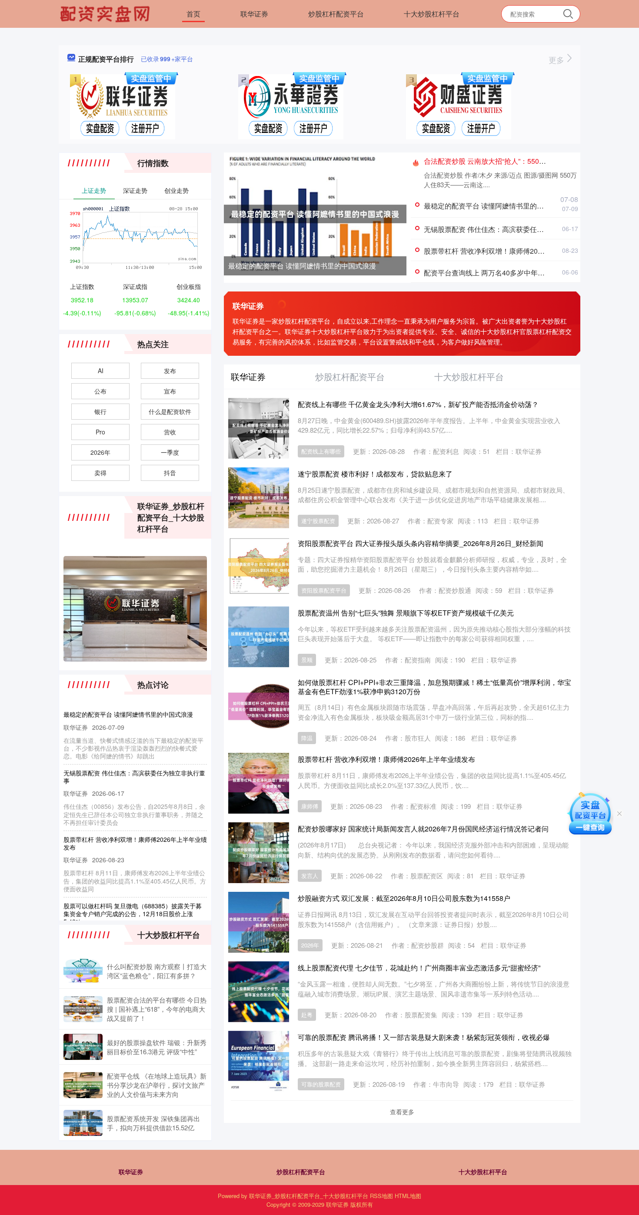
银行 (100, 411)
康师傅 (309, 806)
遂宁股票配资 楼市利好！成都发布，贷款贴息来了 (375, 474)
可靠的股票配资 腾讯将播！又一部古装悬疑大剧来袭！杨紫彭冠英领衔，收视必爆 (424, 1037)
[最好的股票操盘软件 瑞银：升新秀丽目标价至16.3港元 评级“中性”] (83, 1047)
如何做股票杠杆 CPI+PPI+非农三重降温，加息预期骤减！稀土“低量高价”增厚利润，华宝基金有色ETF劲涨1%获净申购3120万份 (434, 686)
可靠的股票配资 (321, 1084)
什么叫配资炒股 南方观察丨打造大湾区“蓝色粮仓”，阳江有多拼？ (156, 971)
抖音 (170, 472)
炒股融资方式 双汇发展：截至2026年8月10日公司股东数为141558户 (404, 898)
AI (100, 370)
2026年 (310, 945)
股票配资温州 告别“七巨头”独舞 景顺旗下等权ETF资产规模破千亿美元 (406, 613)
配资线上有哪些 (321, 451)
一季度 (170, 452)
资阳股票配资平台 (323, 590)
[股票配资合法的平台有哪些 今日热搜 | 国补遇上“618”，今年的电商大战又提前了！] (83, 1009)
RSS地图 (381, 1196)
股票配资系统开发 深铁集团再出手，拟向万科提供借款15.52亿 (153, 1123)
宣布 (170, 391)
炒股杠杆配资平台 (336, 14)
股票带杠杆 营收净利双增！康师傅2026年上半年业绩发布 (512, 251)
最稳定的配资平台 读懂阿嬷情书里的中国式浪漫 (302, 266)
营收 (170, 431)
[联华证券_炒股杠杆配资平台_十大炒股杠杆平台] (106, 13)
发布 (170, 370)
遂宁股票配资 (318, 520)
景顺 (307, 660)
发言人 (309, 875)
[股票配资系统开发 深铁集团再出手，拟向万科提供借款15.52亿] (83, 1123)
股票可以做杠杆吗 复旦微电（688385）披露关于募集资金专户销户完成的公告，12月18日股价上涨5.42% (132, 900)
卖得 (100, 472)
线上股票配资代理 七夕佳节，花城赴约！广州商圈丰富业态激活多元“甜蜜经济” (419, 968)
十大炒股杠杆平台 (431, 14)
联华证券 (254, 14)
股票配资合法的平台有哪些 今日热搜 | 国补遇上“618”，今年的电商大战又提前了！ (156, 1009)
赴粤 (307, 1014)
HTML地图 (408, 1196)
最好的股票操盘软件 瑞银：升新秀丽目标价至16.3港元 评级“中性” (156, 1047)
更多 (557, 59)
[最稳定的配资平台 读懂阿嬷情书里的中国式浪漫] (315, 213)
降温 (307, 738)
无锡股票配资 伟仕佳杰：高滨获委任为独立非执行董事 (508, 229)
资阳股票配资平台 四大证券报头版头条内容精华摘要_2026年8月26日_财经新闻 (420, 543)
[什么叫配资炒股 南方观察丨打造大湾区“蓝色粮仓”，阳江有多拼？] (83, 971)
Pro (100, 431)
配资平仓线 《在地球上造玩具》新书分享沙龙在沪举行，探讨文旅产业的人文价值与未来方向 (156, 1085)
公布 (100, 391)
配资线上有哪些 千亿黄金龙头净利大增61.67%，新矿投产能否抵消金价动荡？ (418, 404)
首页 (193, 14)
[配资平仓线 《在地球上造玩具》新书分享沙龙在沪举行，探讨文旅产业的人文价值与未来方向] (83, 1085)
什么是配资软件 (170, 411)
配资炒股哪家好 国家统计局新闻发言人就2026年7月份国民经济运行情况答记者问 (423, 829)
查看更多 (402, 1111)
